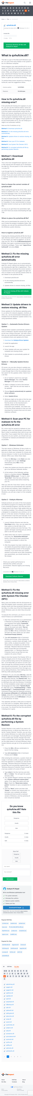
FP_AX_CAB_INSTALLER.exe (16, 927)
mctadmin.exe (22, 930)
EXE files (9, 966)
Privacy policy (5, 1090)
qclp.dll (8, 1030)
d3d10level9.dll (6, 944)
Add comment (10, 879)
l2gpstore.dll (15, 944)
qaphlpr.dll (9, 996)
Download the (17, 340)
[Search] (24, 3)
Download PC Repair (15, 907)
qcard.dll (9, 1022)
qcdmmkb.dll (10, 1025)
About (24, 1079)
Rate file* (16, 851)
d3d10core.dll (14, 948)
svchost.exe (5, 923)
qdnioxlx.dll (9, 1048)
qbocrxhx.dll (10, 1016)
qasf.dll (8, 999)
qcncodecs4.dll (11, 1036)
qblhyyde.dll (10, 1013)
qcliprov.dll (9, 1028)
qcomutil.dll (9, 1039)
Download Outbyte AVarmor (14, 576)
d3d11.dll (19, 952)
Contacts (14, 1081)
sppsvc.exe (5, 934)
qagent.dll (9, 987)
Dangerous (16, 818)
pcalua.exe (14, 930)
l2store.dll (23, 944)
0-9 (3, 8)
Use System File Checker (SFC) (15, 144)
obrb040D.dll (5, 955)
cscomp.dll (5, 952)
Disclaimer (19, 1089)
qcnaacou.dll (10, 1033)
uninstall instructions (8, 912)
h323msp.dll (5, 948)
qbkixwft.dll (9, 1010)
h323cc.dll (12, 952)
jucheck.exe (22, 923)
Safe (16, 828)
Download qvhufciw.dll (12, 128)
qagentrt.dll (9, 990)
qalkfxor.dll (9, 993)
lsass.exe (4, 927)
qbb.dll (8, 1007)
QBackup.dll (10, 1004)
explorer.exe (14, 923)
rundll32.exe (13, 934)
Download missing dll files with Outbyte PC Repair (16, 292)
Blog (23, 1081)
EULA (4, 298)
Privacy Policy (9, 298)
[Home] (8, 2)
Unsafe (16, 823)
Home (3, 19)
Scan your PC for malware (13, 141)
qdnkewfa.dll (10, 1051)
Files (8, 19)
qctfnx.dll (9, 1042)
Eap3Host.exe (5, 930)
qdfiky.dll (9, 1045)
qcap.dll (8, 1019)
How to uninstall (20, 1090)
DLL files (4, 1081)
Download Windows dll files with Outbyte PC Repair (16, 45)
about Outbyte (20, 296)
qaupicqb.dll (10, 1001)
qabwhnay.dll (10, 984)
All (3, 966)
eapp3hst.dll (23, 948)
